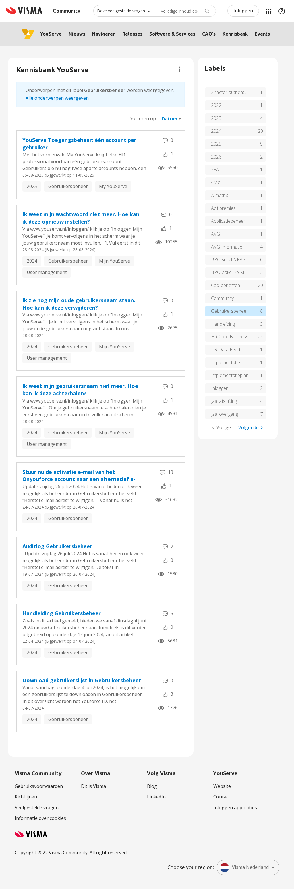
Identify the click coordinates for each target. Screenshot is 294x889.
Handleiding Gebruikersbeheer (61, 613)
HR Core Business (229, 336)
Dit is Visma (93, 786)
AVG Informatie (226, 247)
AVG (215, 234)
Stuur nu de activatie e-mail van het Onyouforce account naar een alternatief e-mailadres (79, 475)
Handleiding (223, 324)
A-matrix (219, 195)
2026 (216, 157)
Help (281, 10)
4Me (215, 182)
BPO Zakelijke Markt (231, 272)
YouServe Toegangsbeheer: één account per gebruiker (79, 143)
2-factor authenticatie (233, 92)
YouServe (51, 33)
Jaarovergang (224, 414)
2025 (32, 186)
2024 (32, 261)
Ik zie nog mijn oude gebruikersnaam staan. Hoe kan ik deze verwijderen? (78, 304)
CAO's (209, 33)
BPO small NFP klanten (234, 259)
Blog (152, 786)
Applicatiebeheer (228, 221)
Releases (132, 33)
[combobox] (185, 11)
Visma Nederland (250, 867)
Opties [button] (179, 69)
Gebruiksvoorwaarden (39, 786)
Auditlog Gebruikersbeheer (57, 546)
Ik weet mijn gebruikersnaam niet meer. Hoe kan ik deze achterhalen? (80, 389)
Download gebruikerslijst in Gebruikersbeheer (81, 680)
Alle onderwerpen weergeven (57, 98)
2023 (216, 118)
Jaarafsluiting (224, 401)
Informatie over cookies (40, 818)
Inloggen (243, 10)
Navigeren (103, 33)
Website (222, 786)
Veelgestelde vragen (37, 807)
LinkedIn (156, 797)
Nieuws (77, 33)
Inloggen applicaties (235, 807)
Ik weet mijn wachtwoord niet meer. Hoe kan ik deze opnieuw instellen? (80, 218)
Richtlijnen (26, 797)
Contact (221, 797)
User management (47, 272)
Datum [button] (169, 119)
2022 (216, 105)
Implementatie (225, 362)
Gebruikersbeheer (68, 186)
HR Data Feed (225, 349)
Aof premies (223, 208)
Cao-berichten (225, 285)
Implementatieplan (230, 375)
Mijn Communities (268, 10)
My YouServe (113, 186)
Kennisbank (235, 33)
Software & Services (172, 33)
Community (222, 298)
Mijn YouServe (114, 261)
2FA (215, 169)
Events (262, 33)
